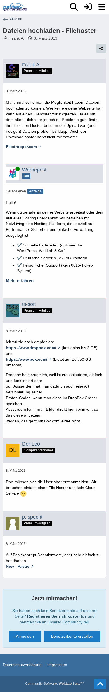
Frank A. (17, 38)
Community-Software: (54, 684)
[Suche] (73, 7)
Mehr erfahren (20, 281)
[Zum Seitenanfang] (100, 684)
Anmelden (25, 636)
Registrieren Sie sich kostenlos (57, 616)
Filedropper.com (21, 146)
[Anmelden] (87, 7)
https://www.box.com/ (26, 359)
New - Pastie (17, 566)
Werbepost (34, 170)
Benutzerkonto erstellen (72, 636)
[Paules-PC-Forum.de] (15, 7)
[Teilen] (101, 48)
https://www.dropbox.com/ (31, 347)
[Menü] (101, 7)
